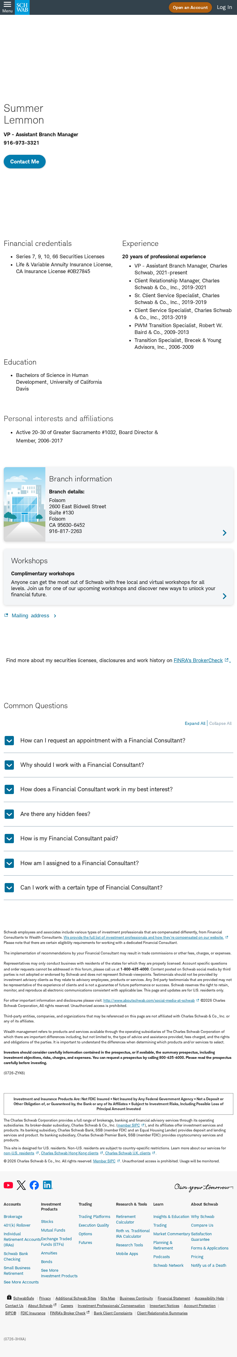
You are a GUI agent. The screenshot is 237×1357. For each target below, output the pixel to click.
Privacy (45, 1298)
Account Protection (200, 1305)
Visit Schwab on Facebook (34, 1185)
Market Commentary (171, 1233)
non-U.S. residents (19, 1153)
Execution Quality (94, 1225)
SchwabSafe (23, 1298)
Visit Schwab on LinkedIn (48, 1185)
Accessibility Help (209, 1298)
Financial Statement (174, 1298)
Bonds (46, 1261)
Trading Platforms (94, 1216)
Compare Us (202, 1225)
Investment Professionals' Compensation (111, 1305)
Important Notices (164, 1305)
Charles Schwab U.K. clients (128, 1153)
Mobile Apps (127, 1253)
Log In (224, 7)
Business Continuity (136, 1298)
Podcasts (161, 1256)
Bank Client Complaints (113, 1313)
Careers (67, 1305)
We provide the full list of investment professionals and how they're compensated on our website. (144, 937)
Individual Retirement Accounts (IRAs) (22, 1239)
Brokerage (13, 1216)
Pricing (197, 1256)
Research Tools (129, 1244)
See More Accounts (21, 1281)
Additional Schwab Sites (76, 1298)
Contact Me (24, 161)
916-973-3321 (22, 143)
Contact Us (14, 1305)
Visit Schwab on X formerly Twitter (21, 1185)
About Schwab (40, 1305)
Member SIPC (104, 1161)
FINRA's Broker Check (67, 1313)
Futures (85, 1242)
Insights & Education (171, 1216)
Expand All (195, 723)
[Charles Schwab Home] (22, 7)
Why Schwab (202, 1216)
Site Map (108, 1298)
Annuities (49, 1252)
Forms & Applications (209, 1247)
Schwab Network (168, 1265)
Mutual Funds (53, 1230)
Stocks (47, 1221)
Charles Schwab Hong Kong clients (69, 1153)
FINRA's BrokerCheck (198, 660)
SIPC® (10, 1313)
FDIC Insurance (33, 1313)
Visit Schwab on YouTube (8, 1185)
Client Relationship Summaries (162, 1313)
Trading (160, 1225)
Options (85, 1233)
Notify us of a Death (208, 1265)
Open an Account (190, 7)
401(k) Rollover (17, 1225)
